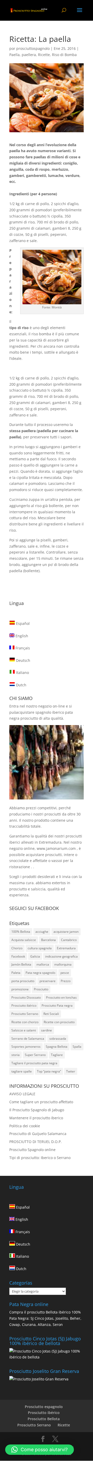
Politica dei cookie (24, 1125)
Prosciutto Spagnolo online (32, 1149)
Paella (14, 54)
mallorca (42, 964)
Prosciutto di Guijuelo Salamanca (37, 1133)
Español (22, 623)
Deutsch (22, 660)
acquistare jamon (66, 931)
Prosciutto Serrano (24, 1014)
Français (22, 648)
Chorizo (16, 948)
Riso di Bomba (64, 54)
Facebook (18, 956)
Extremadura (66, 948)
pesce (64, 972)
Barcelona (48, 940)
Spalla (77, 1046)
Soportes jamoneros (26, 1046)
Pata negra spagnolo (40, 972)
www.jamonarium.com (56, 848)
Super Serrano (35, 1055)
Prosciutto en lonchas (61, 997)
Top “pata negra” (49, 1071)
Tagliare (57, 1055)
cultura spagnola (40, 948)
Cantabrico (69, 940)
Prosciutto (41, 989)
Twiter (70, 1071)
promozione (20, 989)
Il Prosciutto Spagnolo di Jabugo (36, 1109)
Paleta (15, 972)
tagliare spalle (21, 1071)
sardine (46, 1030)
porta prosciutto (22, 981)
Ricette (44, 54)
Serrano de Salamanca (27, 1038)
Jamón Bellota (21, 964)
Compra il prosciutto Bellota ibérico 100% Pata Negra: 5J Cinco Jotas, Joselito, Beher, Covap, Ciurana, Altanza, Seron (45, 1318)
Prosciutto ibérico (23, 1005)
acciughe (41, 931)
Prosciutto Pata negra (57, 1005)
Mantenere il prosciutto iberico (36, 1117)
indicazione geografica (61, 956)
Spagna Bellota (56, 1046)
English (21, 635)
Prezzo (66, 981)
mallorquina (63, 964)
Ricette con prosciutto (59, 1022)
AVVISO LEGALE (22, 1093)
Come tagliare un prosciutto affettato (41, 1101)
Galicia (35, 956)
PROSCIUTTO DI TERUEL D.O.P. (35, 1141)
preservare (48, 981)
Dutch (20, 684)
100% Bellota (20, 931)
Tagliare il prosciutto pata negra (34, 1063)
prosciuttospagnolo (33, 48)
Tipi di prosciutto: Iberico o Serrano (40, 1157)
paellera (29, 54)
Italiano (22, 672)
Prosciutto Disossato (26, 997)
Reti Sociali (51, 1014)
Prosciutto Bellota (44, 1418)
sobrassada (57, 1038)
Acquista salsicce (23, 940)
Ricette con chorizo (24, 1022)
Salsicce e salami (23, 1030)
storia (15, 1055)
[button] (39, 1449)
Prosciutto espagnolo (44, 1406)
